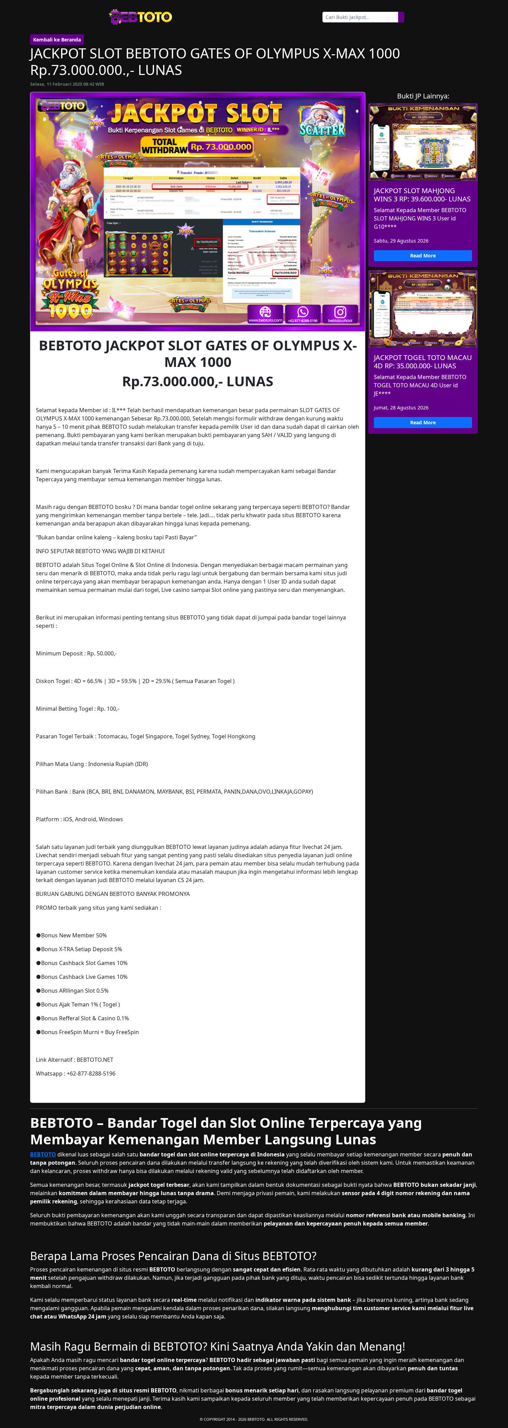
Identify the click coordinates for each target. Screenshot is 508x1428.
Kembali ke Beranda (57, 39)
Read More (423, 255)
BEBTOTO (43, 1154)
